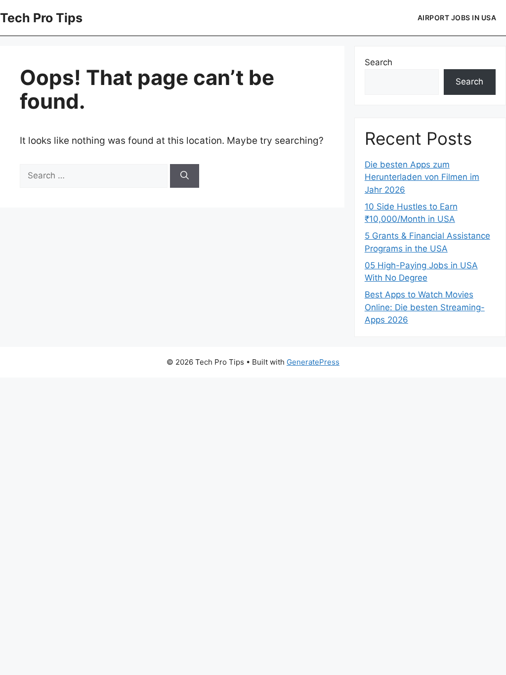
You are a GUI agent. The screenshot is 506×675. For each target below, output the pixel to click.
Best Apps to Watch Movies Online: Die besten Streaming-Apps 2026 (425, 307)
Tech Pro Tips (41, 17)
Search (378, 62)
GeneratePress (313, 362)
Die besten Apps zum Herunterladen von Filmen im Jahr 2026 (422, 177)
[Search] (184, 176)
